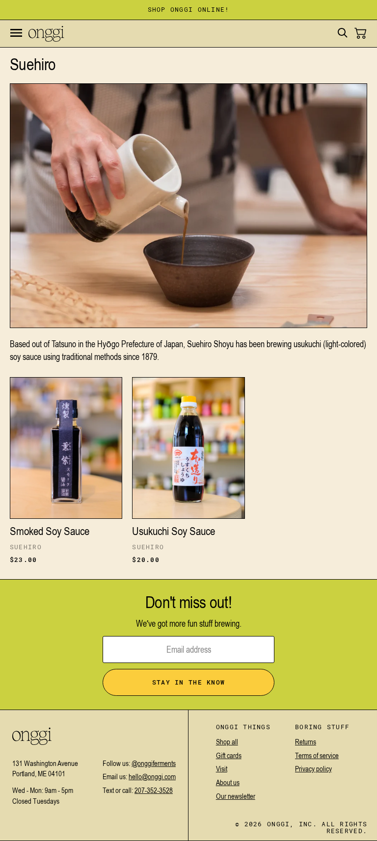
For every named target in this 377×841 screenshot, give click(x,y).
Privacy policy (313, 769)
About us (228, 782)
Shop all (227, 742)
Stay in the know (188, 682)
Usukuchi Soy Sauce (173, 531)
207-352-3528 (154, 790)
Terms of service (317, 755)
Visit (221, 769)
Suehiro (26, 547)
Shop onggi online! (189, 9)
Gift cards (229, 755)
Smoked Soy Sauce (49, 531)
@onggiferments (154, 763)
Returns (305, 742)
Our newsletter (235, 796)
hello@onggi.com (152, 776)
